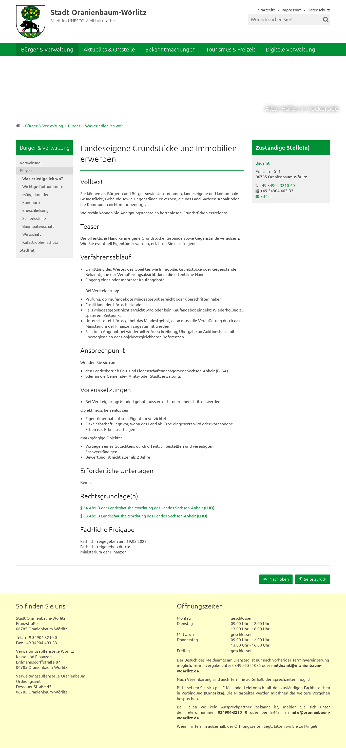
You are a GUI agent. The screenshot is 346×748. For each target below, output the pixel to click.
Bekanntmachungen (170, 49)
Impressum (292, 9)
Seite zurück (314, 578)
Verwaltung (30, 162)
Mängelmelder (35, 194)
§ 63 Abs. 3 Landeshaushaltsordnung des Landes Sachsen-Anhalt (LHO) (143, 515)
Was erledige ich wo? (104, 125)
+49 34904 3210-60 (277, 185)
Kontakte (214, 692)
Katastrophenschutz (40, 242)
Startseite (267, 9)
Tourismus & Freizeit (231, 49)
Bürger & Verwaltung (47, 49)
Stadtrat (27, 249)
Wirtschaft (31, 233)
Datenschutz (318, 9)
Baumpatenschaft (38, 226)
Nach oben (278, 578)
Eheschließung (35, 210)
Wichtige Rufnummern (42, 186)
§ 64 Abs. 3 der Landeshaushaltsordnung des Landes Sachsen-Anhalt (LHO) (147, 507)
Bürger (74, 125)
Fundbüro (31, 202)
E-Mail (266, 196)
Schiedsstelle (34, 218)
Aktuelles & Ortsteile (109, 49)
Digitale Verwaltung (290, 49)
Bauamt (263, 162)
